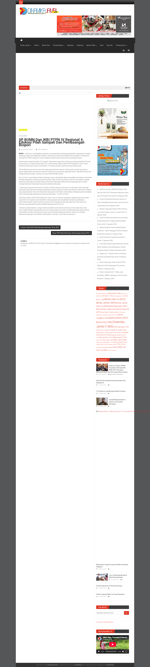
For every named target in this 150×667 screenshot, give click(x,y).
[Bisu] (123, 651)
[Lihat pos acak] (129, 50)
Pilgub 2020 (107, 340)
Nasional (70, 45)
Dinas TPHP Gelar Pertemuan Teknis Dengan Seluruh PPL (70, 233)
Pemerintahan (58, 45)
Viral (117, 347)
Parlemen (80, 45)
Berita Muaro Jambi (106, 309)
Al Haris (107, 296)
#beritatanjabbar (102, 293)
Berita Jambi (24, 45)
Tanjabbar (100, 347)
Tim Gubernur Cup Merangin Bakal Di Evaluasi (110, 391)
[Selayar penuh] (126, 651)
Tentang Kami (121, 45)
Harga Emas (102, 332)
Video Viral (108, 347)
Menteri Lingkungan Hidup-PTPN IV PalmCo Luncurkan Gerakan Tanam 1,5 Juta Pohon (61, 88)
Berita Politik (90, 45)
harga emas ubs (115, 335)
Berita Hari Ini (115, 299)
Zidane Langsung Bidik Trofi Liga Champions (110, 594)
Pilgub (99, 340)
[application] (112, 644)
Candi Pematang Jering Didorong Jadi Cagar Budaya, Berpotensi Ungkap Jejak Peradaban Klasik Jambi (112, 221)
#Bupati (124, 293)
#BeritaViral (114, 293)
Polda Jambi (100, 342)
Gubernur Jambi (118, 330)
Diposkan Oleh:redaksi (26, 149)
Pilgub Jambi (119, 340)
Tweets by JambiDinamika (104, 622)
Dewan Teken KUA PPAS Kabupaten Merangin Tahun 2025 (40, 227)
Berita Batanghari (118, 296)
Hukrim (36, 45)
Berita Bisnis (23, 130)
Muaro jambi (119, 337)
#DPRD (99, 296)
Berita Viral (46, 45)
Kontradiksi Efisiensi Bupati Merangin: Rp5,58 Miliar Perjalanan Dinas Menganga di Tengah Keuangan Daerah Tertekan (112, 247)
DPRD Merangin (121, 327)
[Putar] (99, 651)
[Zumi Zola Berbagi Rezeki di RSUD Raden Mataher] (102, 577)
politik (109, 342)
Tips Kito (109, 45)
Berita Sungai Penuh (111, 315)
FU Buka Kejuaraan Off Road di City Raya (109, 586)
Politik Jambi (117, 342)
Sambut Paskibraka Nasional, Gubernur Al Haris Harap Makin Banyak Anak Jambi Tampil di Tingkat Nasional (112, 202)
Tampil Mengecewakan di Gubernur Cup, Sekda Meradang (117, 402)
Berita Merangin (117, 306)
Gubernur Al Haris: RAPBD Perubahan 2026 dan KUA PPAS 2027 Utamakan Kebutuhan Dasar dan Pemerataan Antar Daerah (113, 192)
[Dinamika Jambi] (21, 40)
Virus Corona (112, 350)
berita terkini (118, 317)
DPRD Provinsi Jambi (103, 330)
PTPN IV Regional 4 (43, 149)
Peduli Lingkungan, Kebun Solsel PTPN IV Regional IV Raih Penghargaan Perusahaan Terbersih (111, 265)
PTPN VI (121, 344)
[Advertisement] (75, 68)
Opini (101, 45)
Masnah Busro (106, 337)
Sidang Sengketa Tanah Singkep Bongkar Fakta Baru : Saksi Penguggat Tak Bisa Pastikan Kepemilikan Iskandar (112, 231)
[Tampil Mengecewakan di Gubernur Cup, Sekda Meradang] (102, 401)
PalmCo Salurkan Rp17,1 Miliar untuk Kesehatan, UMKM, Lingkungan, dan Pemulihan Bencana (112, 275)
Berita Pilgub (105, 312)
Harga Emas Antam (116, 332)
